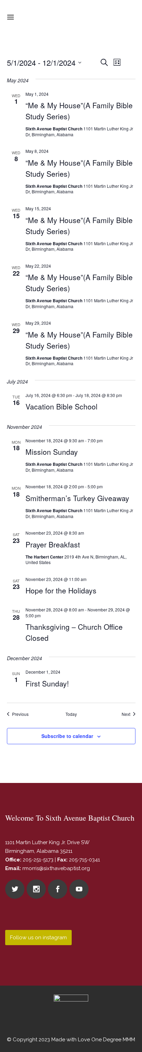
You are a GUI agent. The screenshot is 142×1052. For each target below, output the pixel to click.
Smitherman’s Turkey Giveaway (77, 498)
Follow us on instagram (38, 937)
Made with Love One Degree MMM (93, 1039)
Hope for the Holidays (61, 590)
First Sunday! (47, 683)
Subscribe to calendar (67, 735)
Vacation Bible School (62, 406)
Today (71, 714)
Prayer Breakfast (53, 544)
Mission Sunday (52, 451)
